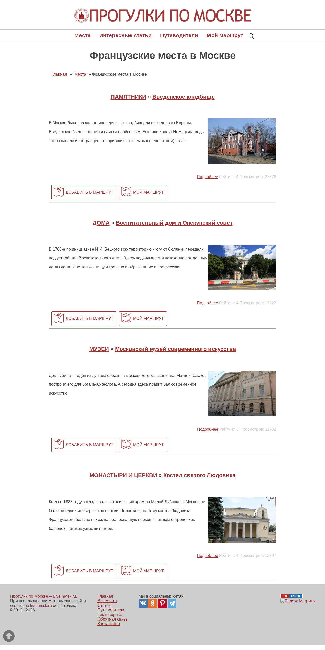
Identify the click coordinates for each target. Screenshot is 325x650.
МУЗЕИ (99, 349)
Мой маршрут (225, 35)
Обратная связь (112, 619)
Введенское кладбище (183, 97)
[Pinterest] (162, 603)
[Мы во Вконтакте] (143, 603)
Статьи (104, 605)
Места (82, 35)
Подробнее (207, 177)
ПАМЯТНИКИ (128, 97)
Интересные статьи (125, 35)
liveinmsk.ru (41, 605)
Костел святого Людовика (199, 475)
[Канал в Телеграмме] (172, 603)
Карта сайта (109, 624)
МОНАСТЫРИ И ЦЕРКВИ (123, 475)
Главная (105, 596)
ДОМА (101, 223)
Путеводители (179, 35)
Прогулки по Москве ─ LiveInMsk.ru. (43, 596)
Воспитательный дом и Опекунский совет (174, 223)
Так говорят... (110, 614)
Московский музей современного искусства (175, 349)
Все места (107, 601)
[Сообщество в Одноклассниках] (152, 603)
